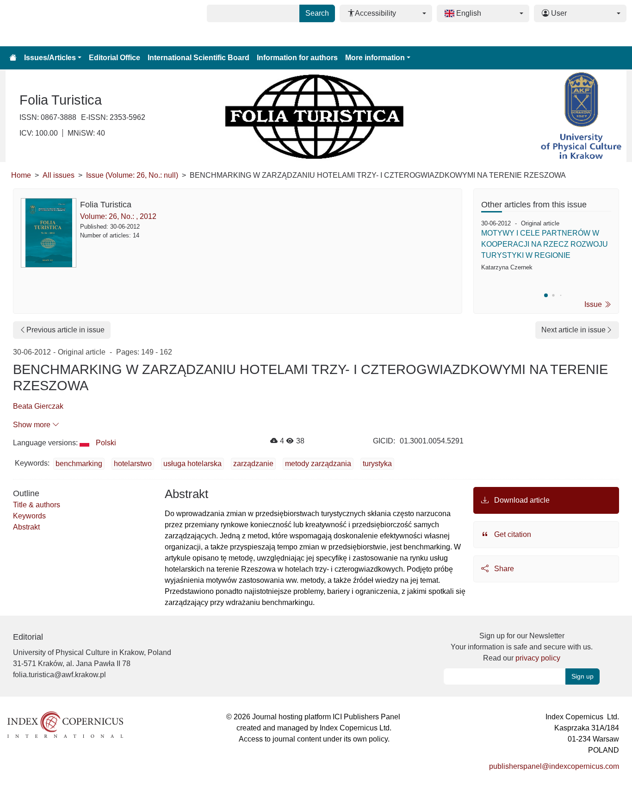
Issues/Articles (50, 58)
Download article (521, 500)
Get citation (511, 534)
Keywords (29, 516)
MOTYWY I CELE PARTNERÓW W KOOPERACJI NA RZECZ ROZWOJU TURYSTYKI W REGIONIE (544, 244)
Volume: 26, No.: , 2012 (118, 216)
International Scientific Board (198, 58)
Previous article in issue (65, 330)
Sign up (582, 676)
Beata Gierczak (38, 406)
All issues (58, 175)
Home (21, 175)
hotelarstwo (133, 464)
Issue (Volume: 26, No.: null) (132, 175)
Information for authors (297, 58)
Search (317, 13)
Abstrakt (26, 527)
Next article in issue (573, 330)
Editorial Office (114, 58)
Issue (594, 304)
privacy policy (537, 658)
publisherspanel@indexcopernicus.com (554, 766)
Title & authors (36, 505)
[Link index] (65, 724)
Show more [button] (32, 425)
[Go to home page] (13, 58)
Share (503, 569)
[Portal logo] (52, 23)
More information (375, 58)
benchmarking (79, 464)
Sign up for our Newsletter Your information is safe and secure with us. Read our (522, 647)
